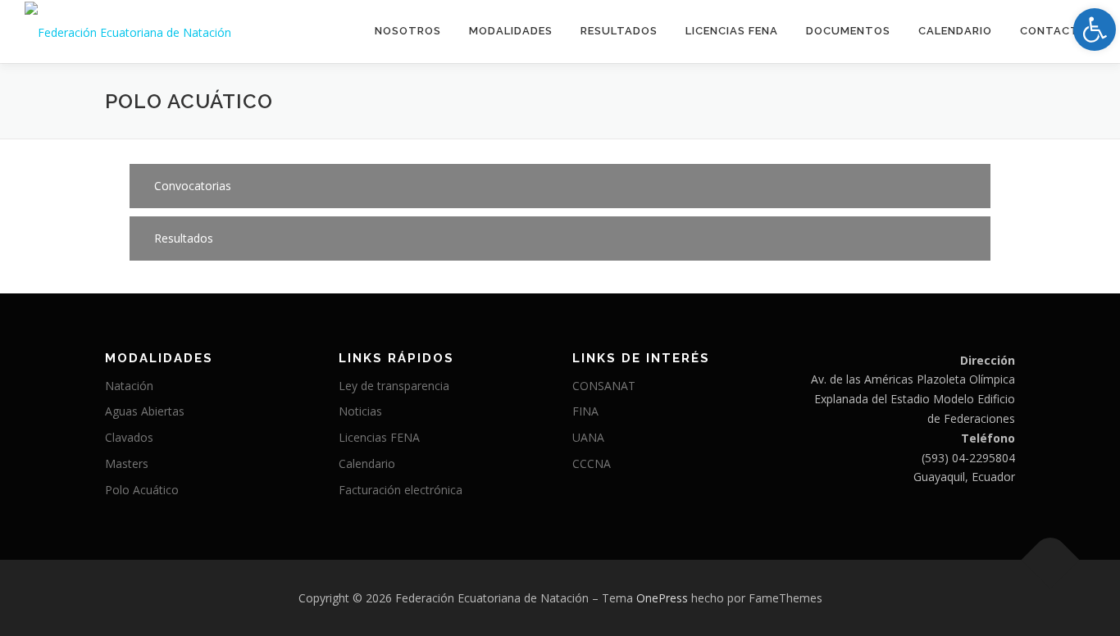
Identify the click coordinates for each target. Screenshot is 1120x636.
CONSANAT (603, 385)
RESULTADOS (619, 31)
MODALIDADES (511, 31)
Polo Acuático (142, 489)
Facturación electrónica (400, 489)
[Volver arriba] (1051, 559)
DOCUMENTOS (848, 31)
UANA (588, 437)
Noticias (360, 411)
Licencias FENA (379, 437)
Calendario (955, 31)
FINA (585, 411)
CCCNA (591, 463)
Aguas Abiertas (144, 411)
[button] (560, 186)
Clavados (129, 437)
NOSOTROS (408, 31)
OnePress (662, 598)
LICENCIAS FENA (731, 31)
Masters (126, 463)
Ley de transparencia (394, 385)
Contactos (1057, 31)
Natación (129, 385)
